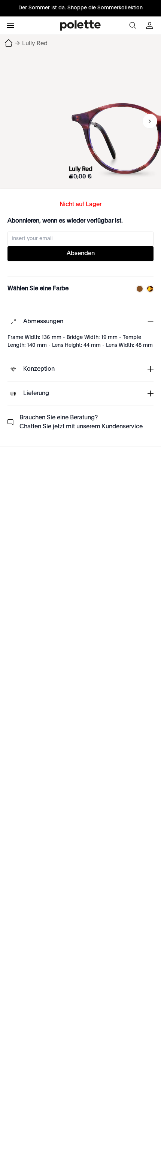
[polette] (80, 25)
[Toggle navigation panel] (10, 25)
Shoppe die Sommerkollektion (105, 7)
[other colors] (138, 288)
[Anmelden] (151, 25)
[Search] (133, 25)
